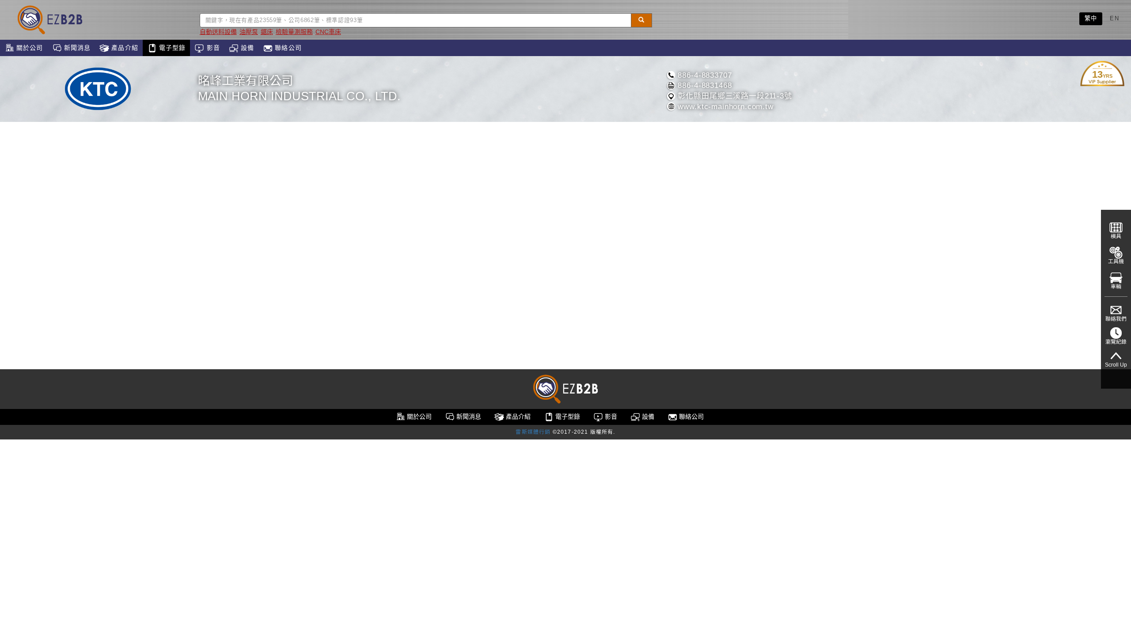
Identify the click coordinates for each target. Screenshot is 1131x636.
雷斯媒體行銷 (533, 432)
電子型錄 (171, 47)
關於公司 (28, 47)
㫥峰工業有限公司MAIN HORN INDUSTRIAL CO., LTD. (299, 88)
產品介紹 (123, 47)
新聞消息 (76, 47)
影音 (212, 47)
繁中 (1091, 18)
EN (1114, 18)
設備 (246, 47)
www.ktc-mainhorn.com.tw (725, 106)
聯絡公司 (287, 47)
